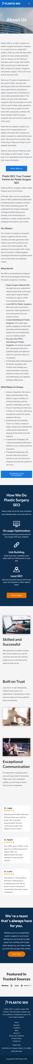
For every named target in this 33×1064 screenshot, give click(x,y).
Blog (16, 1030)
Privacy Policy (16, 1038)
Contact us (20, 154)
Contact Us (16, 1041)
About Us (16, 1033)
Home (16, 1022)
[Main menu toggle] (29, 3)
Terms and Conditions (16, 1036)
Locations (16, 1028)
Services (16, 1025)
